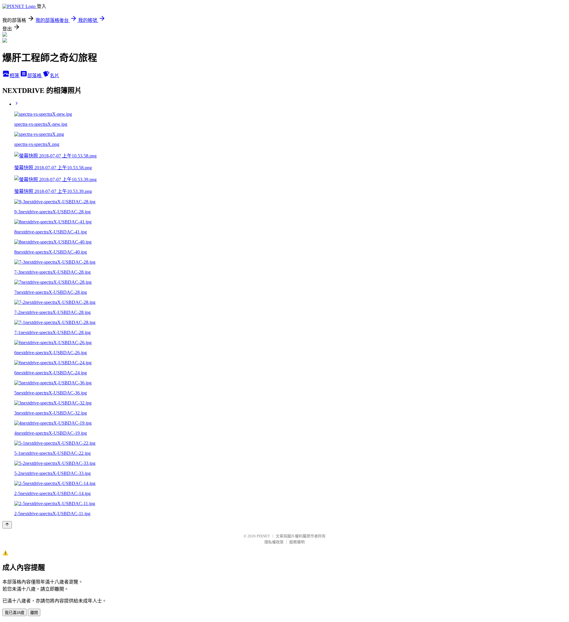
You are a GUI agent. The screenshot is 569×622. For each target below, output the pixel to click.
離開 (34, 612)
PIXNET (263, 536)
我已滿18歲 (14, 612)
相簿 (14, 75)
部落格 (35, 75)
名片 (54, 75)
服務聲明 (297, 542)
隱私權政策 (274, 542)
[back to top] (7, 524)
